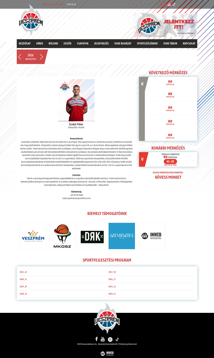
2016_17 (112, 279)
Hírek (39, 43)
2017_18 (112, 272)
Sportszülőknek (147, 43)
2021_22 (23, 272)
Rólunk (53, 43)
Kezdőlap (25, 43)
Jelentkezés (101, 43)
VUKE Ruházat (122, 43)
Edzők (67, 43)
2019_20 (23, 286)
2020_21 (23, 279)
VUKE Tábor (170, 43)
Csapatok (82, 43)
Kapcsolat (189, 43)
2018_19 (23, 294)
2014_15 (112, 294)
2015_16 (112, 286)
